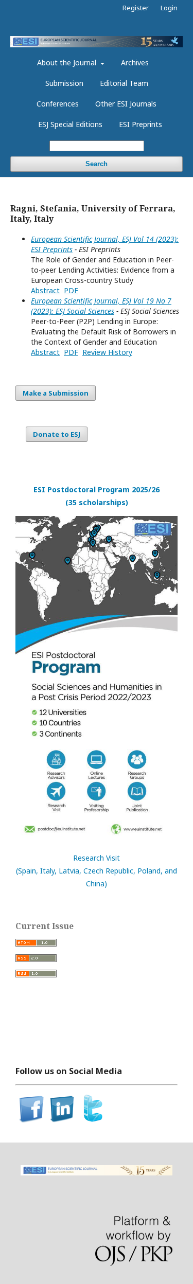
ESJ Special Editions (70, 124)
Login (169, 7)
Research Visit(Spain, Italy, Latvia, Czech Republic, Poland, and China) (96, 870)
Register (135, 7)
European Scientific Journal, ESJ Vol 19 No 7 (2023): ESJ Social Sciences (101, 306)
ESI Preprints (140, 124)
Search (96, 164)
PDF (71, 290)
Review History (107, 352)
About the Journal (67, 62)
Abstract (45, 290)
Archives (135, 62)
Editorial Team (124, 83)
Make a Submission (56, 393)
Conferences (58, 104)
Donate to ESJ (56, 434)
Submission (64, 83)
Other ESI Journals (125, 104)
